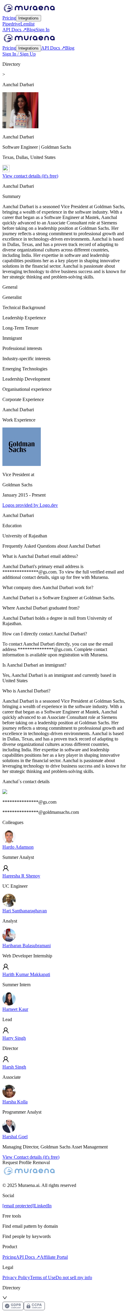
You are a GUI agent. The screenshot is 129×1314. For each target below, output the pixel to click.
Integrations (28, 18)
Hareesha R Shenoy (21, 875)
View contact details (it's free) (30, 175)
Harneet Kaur (15, 1009)
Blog (31, 29)
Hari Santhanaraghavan (24, 910)
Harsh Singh (14, 1066)
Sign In (43, 29)
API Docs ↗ (14, 29)
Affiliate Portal (54, 1257)
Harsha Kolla (15, 1101)
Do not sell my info (74, 1277)
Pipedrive (11, 23)
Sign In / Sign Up (19, 53)
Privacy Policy (16, 1277)
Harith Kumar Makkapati (26, 974)
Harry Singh (14, 1038)
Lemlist (27, 23)
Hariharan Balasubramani (26, 945)
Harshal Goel (15, 1136)
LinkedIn (43, 1205)
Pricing (9, 17)
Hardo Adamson (18, 847)
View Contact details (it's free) (30, 1157)
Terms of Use (43, 1277)
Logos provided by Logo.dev (30, 505)
